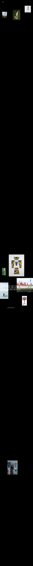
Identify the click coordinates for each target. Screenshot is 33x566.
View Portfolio (11, 307)
